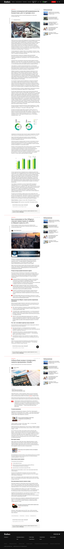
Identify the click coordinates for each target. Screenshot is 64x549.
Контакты (5, 543)
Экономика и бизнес (20, 537)
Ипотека (27, 515)
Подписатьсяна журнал (53, 1)
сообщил (30, 395)
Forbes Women (42, 537)
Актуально (6, 537)
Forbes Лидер (31, 537)
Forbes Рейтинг (31, 539)
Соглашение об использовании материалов (41, 543)
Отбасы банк (22, 515)
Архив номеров (53, 537)
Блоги (41, 539)
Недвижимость (13, 9)
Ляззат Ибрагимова (15, 515)
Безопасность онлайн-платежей (55, 543)
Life (17, 539)
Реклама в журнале (29, 543)
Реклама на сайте (21, 543)
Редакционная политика (13, 543)
